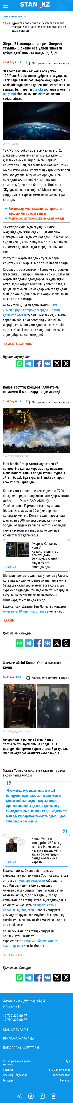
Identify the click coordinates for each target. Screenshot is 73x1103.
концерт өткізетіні (31, 880)
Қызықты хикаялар (18, 344)
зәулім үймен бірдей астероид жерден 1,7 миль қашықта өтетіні (32, 310)
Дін (68, 1061)
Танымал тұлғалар (58, 1070)
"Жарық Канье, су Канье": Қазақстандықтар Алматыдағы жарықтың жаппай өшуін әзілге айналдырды (45, 555)
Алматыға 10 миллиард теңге (24, 611)
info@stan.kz (12, 1007)
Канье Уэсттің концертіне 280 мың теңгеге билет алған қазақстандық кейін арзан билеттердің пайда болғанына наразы (46, 850)
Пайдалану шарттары (21, 1048)
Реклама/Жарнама (18, 1039)
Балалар (65, 1080)
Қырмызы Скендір (17, 633)
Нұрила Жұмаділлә (16, 357)
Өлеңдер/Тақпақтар (15, 1075)
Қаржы (9, 620)
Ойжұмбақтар (61, 1075)
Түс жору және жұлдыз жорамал (17, 1063)
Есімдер (8, 1080)
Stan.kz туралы (15, 1030)
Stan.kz (37, 89)
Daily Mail (10, 94)
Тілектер (8, 1070)
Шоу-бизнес (13, 955)
